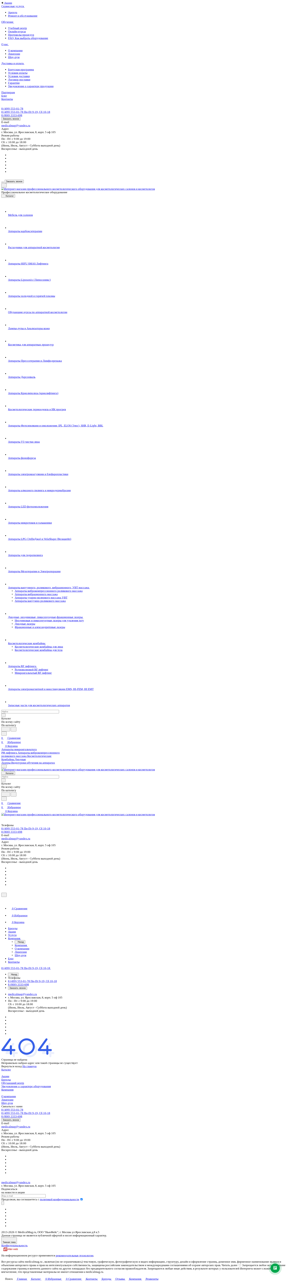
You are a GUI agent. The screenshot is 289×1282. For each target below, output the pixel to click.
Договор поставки (19, 79)
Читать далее (229, 1265)
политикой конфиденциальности (59, 1199)
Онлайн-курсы (17, 31)
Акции (5, 1076)
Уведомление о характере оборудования (26, 1086)
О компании (15, 50)
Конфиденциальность (14, 1245)
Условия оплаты (17, 72)
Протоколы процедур (21, 34)
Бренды (6, 1079)
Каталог (6, 1069)
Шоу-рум (14, 57)
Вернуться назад (11, 1066)
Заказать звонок (11, 119)
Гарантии (14, 82)
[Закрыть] (4, 895)
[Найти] (13, 729)
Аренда (12, 12)
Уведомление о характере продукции (31, 86)
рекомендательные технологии (74, 1255)
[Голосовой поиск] (5, 729)
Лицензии (14, 53)
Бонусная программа (21, 69)
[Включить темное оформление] (4, 185)
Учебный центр (17, 28)
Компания (7, 1089)
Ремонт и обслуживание (22, 15)
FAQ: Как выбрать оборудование (28, 38)
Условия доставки (19, 76)
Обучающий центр (12, 1083)
